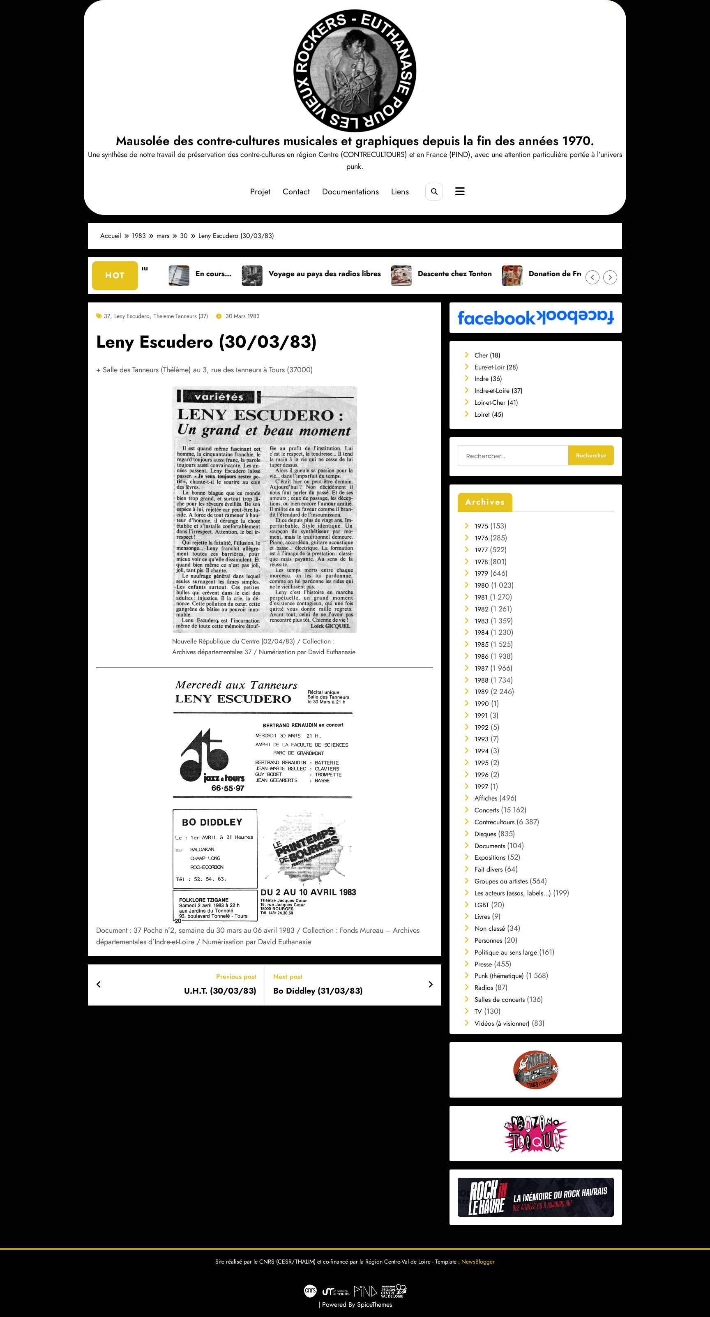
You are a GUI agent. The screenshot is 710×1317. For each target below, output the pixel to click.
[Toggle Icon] (459, 192)
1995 (482, 763)
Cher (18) (487, 355)
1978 (481, 562)
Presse (483, 964)
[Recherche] (434, 192)
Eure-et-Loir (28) (496, 367)
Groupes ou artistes (501, 881)
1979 (481, 573)
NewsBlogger (478, 1261)
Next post (287, 976)
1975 (481, 526)
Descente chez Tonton (396, 273)
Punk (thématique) (499, 975)
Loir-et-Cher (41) (496, 402)
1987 (481, 668)
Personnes (488, 940)
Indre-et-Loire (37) (499, 390)
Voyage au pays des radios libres (266, 273)
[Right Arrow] (610, 277)
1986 (482, 656)
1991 (481, 715)
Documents (490, 846)
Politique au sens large (506, 952)
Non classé (490, 928)
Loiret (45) (489, 414)
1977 (481, 550)
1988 (482, 680)
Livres (482, 916)
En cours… (154, 273)
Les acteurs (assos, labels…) (513, 893)
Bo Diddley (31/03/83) (318, 991)
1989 (482, 692)
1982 (482, 609)
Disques (485, 834)
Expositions (490, 857)
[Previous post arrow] (98, 985)
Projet (260, 192)
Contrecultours (494, 822)
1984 (482, 632)
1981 (481, 597)
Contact (296, 192)
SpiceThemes (374, 1304)
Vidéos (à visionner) (502, 1023)
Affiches (486, 798)
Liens (400, 192)
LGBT (482, 905)
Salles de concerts (500, 999)
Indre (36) (488, 378)
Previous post (236, 976)
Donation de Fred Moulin (512, 273)
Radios (484, 987)
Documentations (350, 192)
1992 (482, 727)
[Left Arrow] (592, 277)
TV (478, 1011)
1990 (482, 703)
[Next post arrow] (430, 985)
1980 (482, 585)
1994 (482, 751)
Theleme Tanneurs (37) (181, 316)
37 (107, 316)
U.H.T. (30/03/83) (220, 991)
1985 (482, 644)
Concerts (487, 810)
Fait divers (489, 869)
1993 (482, 739)
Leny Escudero (132, 316)
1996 (482, 775)
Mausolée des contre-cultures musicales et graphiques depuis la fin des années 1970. (355, 141)
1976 (481, 538)
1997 (481, 786)
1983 (482, 621)
